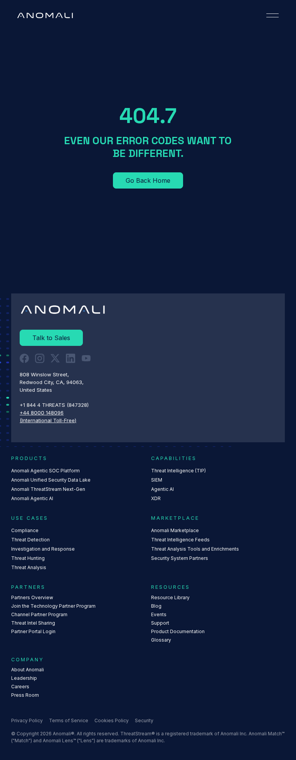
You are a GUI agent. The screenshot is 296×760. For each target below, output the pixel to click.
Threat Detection (30, 540)
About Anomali (27, 669)
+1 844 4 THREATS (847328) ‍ (55, 405)
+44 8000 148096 (42, 412)
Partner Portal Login (33, 631)
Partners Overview (32, 597)
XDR (156, 498)
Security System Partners (179, 558)
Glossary (161, 640)
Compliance (25, 530)
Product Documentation (178, 631)
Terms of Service (68, 720)
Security (144, 720)
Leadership (24, 678)
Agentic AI (162, 489)
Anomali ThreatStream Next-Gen (48, 489)
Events (158, 614)
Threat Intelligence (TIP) (178, 471)
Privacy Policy (27, 720)
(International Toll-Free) (48, 420)
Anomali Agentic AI (32, 498)
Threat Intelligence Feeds (180, 540)
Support (160, 623)
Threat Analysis (28, 567)
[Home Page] (45, 15)
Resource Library (170, 597)
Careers (20, 686)
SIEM (156, 480)
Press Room (25, 695)
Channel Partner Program (39, 614)
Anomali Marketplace (175, 530)
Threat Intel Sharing (33, 623)
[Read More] (148, 180)
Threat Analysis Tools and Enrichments (195, 549)
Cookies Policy (111, 720)
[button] (272, 15)
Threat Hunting (28, 558)
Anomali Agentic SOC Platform (45, 471)
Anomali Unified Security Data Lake (51, 480)
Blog (156, 606)
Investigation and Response (43, 549)
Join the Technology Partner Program (53, 606)
